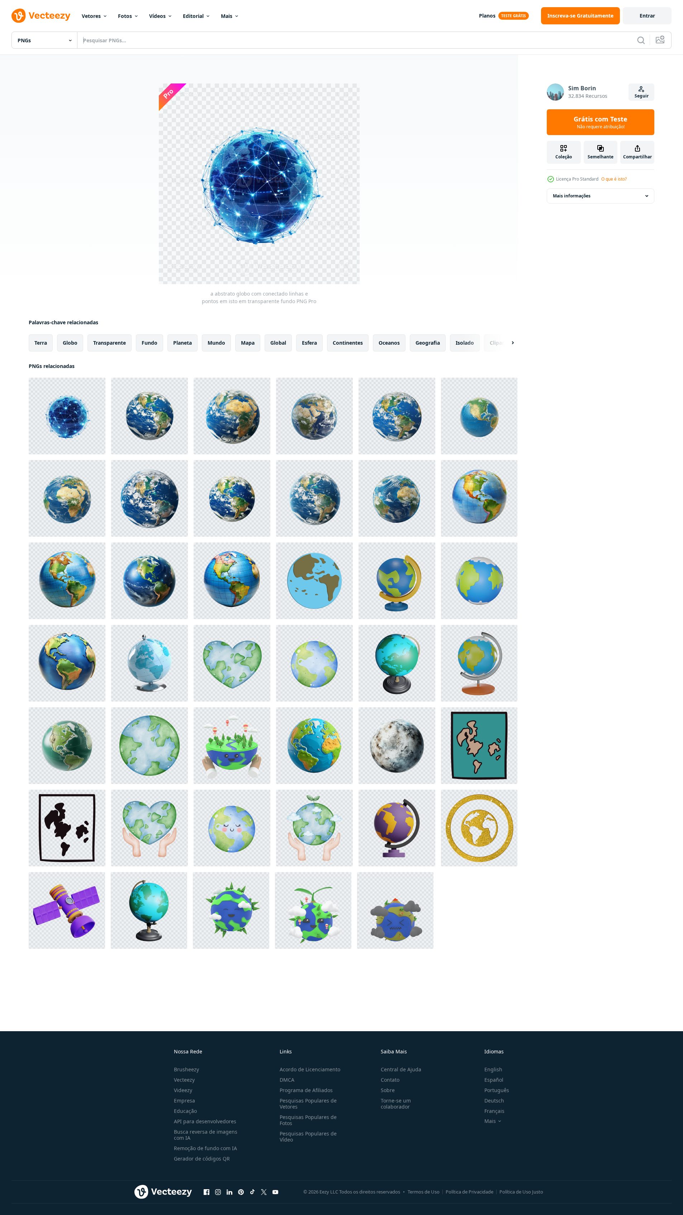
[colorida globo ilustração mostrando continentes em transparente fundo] (67, 663)
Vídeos (157, 16)
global (278, 342)
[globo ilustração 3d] (397, 580)
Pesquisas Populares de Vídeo (308, 1136)
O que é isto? (614, 179)
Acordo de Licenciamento (310, 1069)
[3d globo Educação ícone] (397, 828)
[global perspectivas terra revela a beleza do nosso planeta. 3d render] (479, 580)
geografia (428, 342)
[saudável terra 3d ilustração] (231, 910)
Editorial (193, 16)
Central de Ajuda (401, 1069)
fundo (149, 342)
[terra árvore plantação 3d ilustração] (313, 910)
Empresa (184, 1100)
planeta (182, 342)
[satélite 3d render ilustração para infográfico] (67, 910)
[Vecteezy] (40, 16)
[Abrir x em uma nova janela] (264, 1192)
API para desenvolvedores (205, 1121)
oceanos (389, 342)
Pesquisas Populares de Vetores (308, 1103)
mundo (216, 342)
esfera (309, 342)
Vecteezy (184, 1079)
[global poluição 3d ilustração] (395, 910)
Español (493, 1079)
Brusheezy (186, 1069)
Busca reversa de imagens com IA (205, 1134)
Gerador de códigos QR (202, 1158)
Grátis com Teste (600, 122)
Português (496, 1090)
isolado (465, 342)
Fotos (125, 16)
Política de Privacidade (469, 1191)
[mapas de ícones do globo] (314, 580)
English (493, 1069)
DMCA (287, 1079)
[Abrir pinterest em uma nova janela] (241, 1192)
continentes (348, 342)
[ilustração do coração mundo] (232, 663)
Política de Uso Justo (521, 1191)
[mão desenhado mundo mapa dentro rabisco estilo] (479, 745)
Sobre (388, 1090)
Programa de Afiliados (306, 1090)
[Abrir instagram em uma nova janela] (218, 1192)
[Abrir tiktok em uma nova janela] (252, 1192)
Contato (390, 1079)
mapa (248, 342)
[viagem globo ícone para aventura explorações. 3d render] (479, 663)
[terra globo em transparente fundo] (232, 416)
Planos (487, 15)
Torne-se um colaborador (396, 1103)
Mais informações (571, 196)
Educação (185, 1111)
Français (494, 1111)
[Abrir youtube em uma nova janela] (275, 1192)
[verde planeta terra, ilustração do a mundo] (149, 745)
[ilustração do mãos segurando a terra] (149, 828)
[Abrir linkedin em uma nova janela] (229, 1192)
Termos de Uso (424, 1191)
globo (70, 342)
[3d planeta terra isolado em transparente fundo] (314, 745)
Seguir (642, 96)
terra (40, 342)
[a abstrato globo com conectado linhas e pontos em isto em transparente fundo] (67, 416)
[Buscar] (641, 40)
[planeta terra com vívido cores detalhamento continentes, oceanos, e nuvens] (149, 580)
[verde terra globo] (67, 745)
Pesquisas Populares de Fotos (308, 1120)
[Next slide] (506, 342)
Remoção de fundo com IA (205, 1148)
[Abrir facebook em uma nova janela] (206, 1192)
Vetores (91, 16)
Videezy (183, 1090)
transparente (109, 342)
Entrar (647, 15)
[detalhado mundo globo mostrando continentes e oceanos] (479, 498)
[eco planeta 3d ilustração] (232, 745)
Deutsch (494, 1100)
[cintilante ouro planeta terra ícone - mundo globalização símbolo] (479, 828)
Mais (226, 16)
